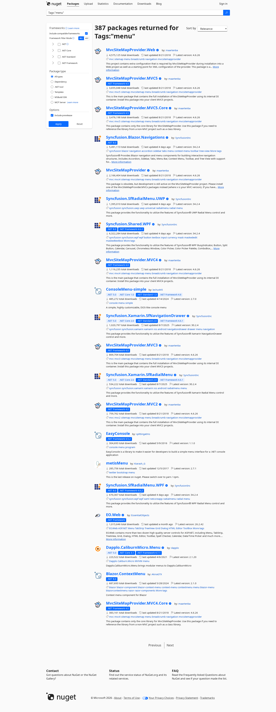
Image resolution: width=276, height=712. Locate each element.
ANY (86, 38)
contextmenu (185, 587)
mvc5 (117, 91)
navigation (151, 59)
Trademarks (207, 698)
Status (114, 671)
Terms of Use (132, 698)
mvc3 (117, 358)
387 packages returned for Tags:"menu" (137, 31)
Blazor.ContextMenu (125, 573)
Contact (52, 671)
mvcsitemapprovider (169, 59)
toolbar (195, 150)
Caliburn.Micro (126, 561)
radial (172, 208)
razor (131, 590)
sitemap (118, 59)
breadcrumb (138, 59)
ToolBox (187, 528)
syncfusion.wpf (130, 237)
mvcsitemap (137, 91)
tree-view (204, 150)
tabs (164, 150)
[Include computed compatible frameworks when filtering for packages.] (86, 33)
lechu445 (158, 289)
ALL (81, 38)
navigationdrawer (177, 329)
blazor (125, 150)
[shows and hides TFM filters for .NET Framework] (53, 63)
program (130, 447)
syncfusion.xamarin (132, 329)
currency (172, 237)
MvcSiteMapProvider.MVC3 (132, 345)
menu (127, 59)
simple (129, 302)
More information (121, 161)
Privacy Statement (187, 698)
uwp (142, 208)
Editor (179, 528)
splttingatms (143, 434)
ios (155, 329)
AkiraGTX (157, 574)
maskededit (190, 237)
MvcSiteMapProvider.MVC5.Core (137, 108)
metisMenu (117, 463)
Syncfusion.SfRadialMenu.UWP (135, 198)
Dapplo (113, 561)
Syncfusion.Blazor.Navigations (135, 137)
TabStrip (139, 528)
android (162, 329)
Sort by (191, 28)
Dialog (164, 528)
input (164, 237)
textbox (156, 237)
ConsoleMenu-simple (126, 289)
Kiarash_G (139, 463)
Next (170, 645)
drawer (191, 329)
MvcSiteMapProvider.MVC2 (132, 404)
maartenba (172, 50)
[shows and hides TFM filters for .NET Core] (53, 50)
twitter (112, 472)
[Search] (226, 13)
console (113, 302)
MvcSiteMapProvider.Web (130, 49)
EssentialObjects (140, 515)
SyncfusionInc (183, 137)
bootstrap (122, 472)
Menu (131, 528)
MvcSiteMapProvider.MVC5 (132, 78)
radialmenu (162, 208)
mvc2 (117, 417)
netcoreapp (156, 498)
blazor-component (127, 587)
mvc (111, 59)
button (147, 237)
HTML (172, 528)
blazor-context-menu (149, 587)
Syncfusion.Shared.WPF (128, 224)
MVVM (138, 561)
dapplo (175, 547)
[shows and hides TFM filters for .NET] (53, 44)
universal (150, 208)
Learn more (73, 28)
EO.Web (113, 514)
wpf (141, 237)
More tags (216, 150)
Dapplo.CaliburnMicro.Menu (133, 547)
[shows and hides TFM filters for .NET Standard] (53, 57)
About (117, 698)
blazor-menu (207, 587)
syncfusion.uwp (130, 208)
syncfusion (115, 150)
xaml (146, 498)
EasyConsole (118, 433)
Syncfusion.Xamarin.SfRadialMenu (139, 374)
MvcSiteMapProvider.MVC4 (132, 260)
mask (181, 237)
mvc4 (117, 179)
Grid (157, 528)
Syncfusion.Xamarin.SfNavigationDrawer (146, 315)
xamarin (148, 329)
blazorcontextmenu (117, 590)
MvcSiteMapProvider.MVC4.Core (137, 603)
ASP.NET (122, 528)
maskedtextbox (114, 240)
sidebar (157, 150)
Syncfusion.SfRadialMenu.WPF (135, 485)
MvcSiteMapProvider (126, 170)
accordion (147, 150)
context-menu (182, 150)
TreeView (150, 528)
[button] (66, 28)
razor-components (145, 590)
